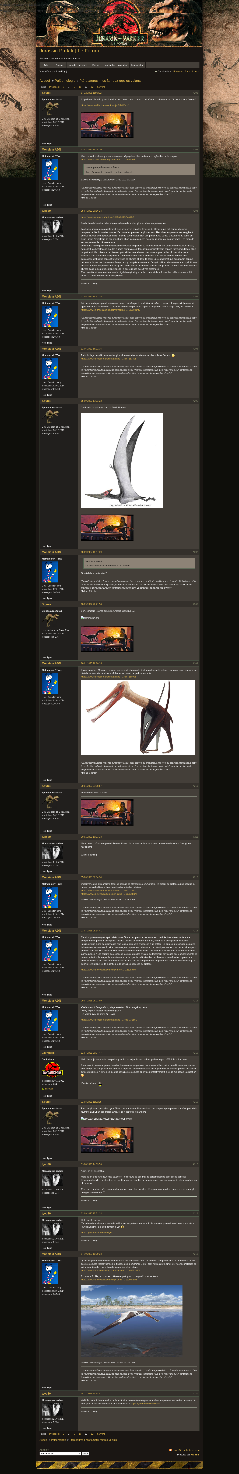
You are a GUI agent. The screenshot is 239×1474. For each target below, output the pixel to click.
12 (92, 87)
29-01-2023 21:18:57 (91, 786)
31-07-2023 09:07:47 (91, 1053)
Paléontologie (65, 80)
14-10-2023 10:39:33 (91, 1254)
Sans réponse (192, 71)
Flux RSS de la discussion (186, 1450)
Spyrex (46, 92)
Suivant (101, 87)
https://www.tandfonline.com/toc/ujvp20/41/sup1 (105, 105)
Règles (95, 65)
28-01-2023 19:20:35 (91, 663)
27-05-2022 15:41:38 (91, 296)
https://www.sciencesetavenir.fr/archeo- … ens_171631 (109, 890)
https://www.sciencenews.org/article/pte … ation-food (108, 159)
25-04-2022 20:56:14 (91, 210)
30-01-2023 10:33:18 (91, 837)
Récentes (178, 71)
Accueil (60, 65)
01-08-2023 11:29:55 (91, 1102)
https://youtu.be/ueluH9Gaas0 (146, 1403)
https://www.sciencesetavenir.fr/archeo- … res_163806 (108, 358)
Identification (137, 65)
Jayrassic (48, 1052)
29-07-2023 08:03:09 (91, 1000)
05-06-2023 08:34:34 (91, 877)
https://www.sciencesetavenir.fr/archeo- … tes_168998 (108, 676)
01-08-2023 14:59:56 (91, 1164)
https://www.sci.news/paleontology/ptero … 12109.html (108, 969)
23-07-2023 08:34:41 (91, 930)
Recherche (109, 65)
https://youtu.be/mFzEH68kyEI (97, 1232)
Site (46, 65)
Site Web (49, 1089)
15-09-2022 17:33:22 (91, 401)
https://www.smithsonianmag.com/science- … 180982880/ (110, 1270)
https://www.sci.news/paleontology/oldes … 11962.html (109, 894)
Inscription (123, 65)
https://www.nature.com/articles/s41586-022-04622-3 (107, 217)
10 (80, 87)
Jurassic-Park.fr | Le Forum (69, 50)
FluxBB (195, 1454)
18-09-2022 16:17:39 (91, 552)
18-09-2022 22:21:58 (91, 604)
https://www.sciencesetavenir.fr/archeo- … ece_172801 (109, 1019)
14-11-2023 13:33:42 (91, 1393)
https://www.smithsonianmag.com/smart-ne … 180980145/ (110, 310)
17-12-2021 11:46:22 (91, 93)
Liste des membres (77, 65)
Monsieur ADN (51, 149)
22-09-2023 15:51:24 (91, 1213)
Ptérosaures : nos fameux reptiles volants (110, 80)
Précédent (54, 87)
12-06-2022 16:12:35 (91, 348)
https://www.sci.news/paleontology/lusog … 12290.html (109, 1279)
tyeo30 (46, 210)
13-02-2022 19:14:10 (91, 149)
